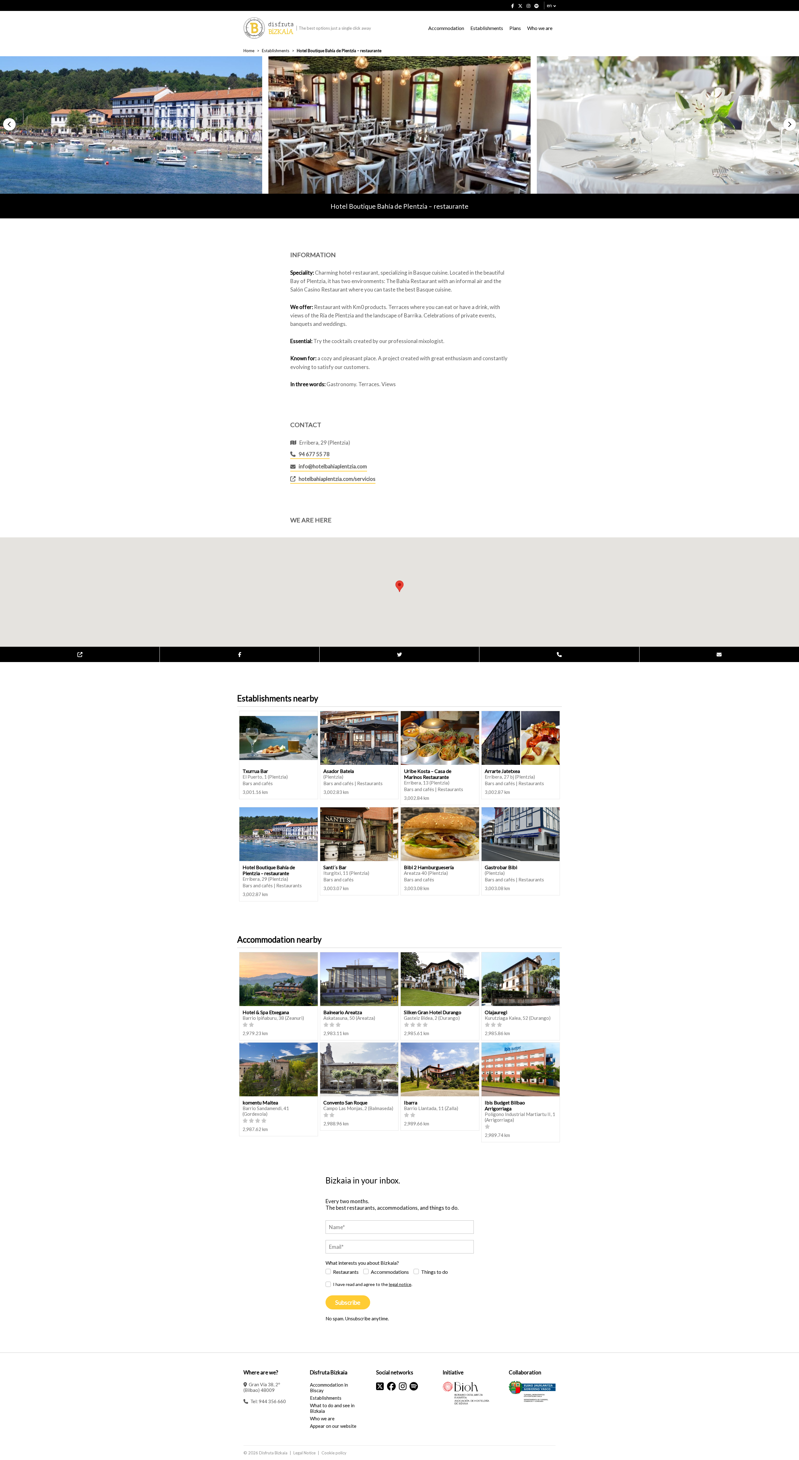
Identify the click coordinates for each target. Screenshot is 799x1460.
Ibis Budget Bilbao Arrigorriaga (505, 1105)
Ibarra (410, 1102)
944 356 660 (272, 1401)
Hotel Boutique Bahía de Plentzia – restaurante (269, 870)
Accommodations (390, 1272)
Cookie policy (333, 1452)
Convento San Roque (345, 1102)
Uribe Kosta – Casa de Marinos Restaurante (427, 774)
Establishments (486, 28)
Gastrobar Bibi (501, 867)
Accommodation (446, 28)
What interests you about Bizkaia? (362, 1263)
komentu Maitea (260, 1102)
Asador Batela (338, 771)
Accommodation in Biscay (329, 1387)
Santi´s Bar (334, 867)
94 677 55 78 (314, 454)
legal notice (400, 1284)
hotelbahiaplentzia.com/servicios (337, 479)
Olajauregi (496, 1012)
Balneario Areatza (342, 1012)
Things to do (434, 1272)
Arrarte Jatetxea (502, 771)
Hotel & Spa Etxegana (266, 1012)
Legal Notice (304, 1452)
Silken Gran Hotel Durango (432, 1012)
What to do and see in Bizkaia (332, 1408)
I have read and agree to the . (372, 1284)
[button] (9, 124)
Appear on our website (333, 1426)
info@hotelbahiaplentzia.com (333, 466)
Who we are (539, 28)
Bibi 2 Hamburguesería (429, 867)
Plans (515, 28)
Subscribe (347, 1302)
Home (248, 50)
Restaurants (346, 1272)
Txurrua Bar (255, 771)
